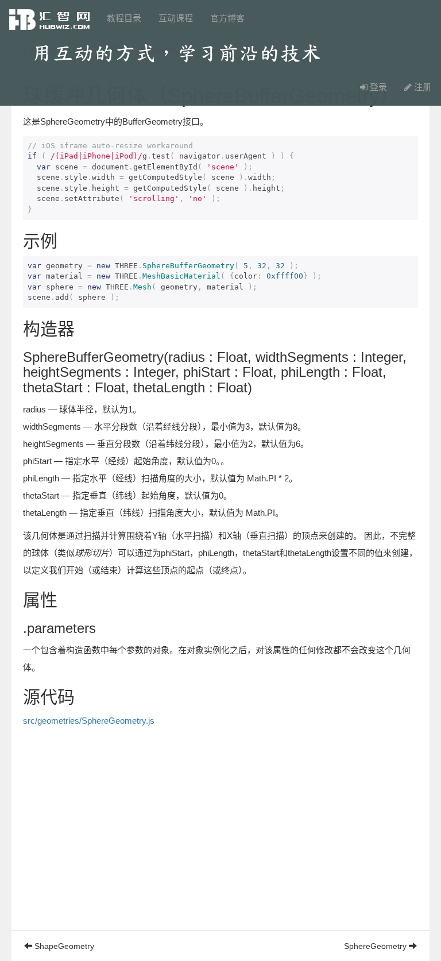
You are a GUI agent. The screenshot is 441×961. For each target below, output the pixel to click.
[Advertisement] (220, 850)
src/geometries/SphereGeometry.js (88, 720)
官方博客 (227, 18)
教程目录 (124, 18)
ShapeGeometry (63, 946)
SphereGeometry (376, 946)
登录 (377, 87)
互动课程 (175, 18)
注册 (421, 87)
